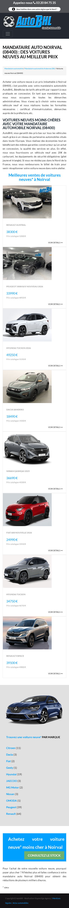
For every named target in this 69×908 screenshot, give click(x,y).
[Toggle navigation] (8, 33)
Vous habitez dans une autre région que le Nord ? (36, 9)
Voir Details (54, 242)
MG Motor (14, 787)
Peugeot (14, 807)
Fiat (10, 761)
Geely (11, 767)
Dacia (11, 754)
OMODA (13, 800)
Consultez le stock (44, 855)
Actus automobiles (20, 903)
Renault (13, 813)
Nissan (12, 794)
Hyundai (14, 774)
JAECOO (13, 780)
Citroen (13, 748)
